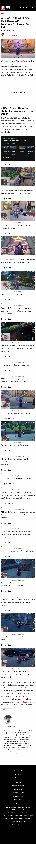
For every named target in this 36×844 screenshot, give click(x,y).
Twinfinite (20, 807)
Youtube (19, 778)
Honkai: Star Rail (6, 709)
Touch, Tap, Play (19, 818)
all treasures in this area (21, 702)
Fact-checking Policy (18, 792)
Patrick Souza (10, 35)
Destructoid (25, 813)
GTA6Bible (22, 821)
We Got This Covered (13, 813)
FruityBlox (28, 818)
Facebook (19, 771)
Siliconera (25, 810)
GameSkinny (18, 815)
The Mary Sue (8, 818)
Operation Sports (28, 815)
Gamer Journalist (8, 815)
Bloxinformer (14, 821)
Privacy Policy (18, 799)
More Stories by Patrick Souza (14, 754)
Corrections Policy (18, 785)
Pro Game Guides (11, 807)
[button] (33, 7)
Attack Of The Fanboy (14, 810)
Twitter (19, 774)
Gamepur (27, 807)
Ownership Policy (18, 796)
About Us (18, 782)
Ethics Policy (18, 789)
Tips (3, 13)
